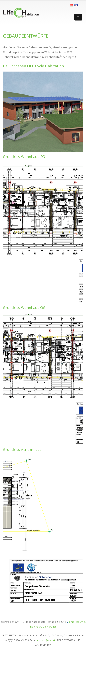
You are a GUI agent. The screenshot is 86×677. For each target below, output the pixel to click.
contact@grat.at (46, 640)
